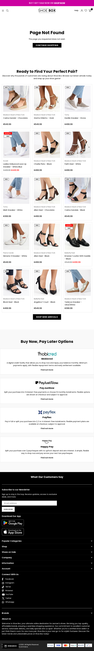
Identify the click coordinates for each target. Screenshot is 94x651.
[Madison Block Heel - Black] (16, 282)
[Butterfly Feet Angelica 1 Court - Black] (47, 282)
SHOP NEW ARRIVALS (47, 317)
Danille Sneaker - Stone (75, 118)
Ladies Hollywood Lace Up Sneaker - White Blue (14, 165)
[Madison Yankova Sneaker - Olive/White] (78, 282)
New (6, 87)
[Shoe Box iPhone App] (13, 533)
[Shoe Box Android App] (13, 524)
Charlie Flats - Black (43, 164)
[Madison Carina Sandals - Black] (78, 190)
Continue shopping (47, 45)
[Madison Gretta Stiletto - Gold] (47, 99)
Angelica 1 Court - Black (44, 302)
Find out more (47, 370)
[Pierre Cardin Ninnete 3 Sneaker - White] (16, 237)
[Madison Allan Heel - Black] (47, 237)
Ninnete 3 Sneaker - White (15, 256)
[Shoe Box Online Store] (47, 10)
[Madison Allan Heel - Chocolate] (47, 190)
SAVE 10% (8, 133)
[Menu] (3, 10)
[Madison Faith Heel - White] (78, 145)
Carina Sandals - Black (75, 210)
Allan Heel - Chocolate (44, 210)
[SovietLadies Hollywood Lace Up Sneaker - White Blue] (16, 145)
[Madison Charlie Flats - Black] (47, 145)
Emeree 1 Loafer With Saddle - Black (77, 257)
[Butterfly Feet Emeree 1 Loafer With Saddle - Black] (78, 237)
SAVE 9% (69, 225)
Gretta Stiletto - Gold (44, 118)
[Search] (7, 10)
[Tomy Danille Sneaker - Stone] (78, 99)
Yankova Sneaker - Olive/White (73, 303)
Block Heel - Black (11, 302)
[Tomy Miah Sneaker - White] (16, 190)
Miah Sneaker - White (13, 210)
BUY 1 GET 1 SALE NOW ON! (47, 3)
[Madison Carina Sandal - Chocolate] (16, 99)
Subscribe (8, 509)
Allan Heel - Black (41, 256)
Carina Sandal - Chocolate (15, 118)
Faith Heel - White (73, 164)
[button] (90, 10)
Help (76, 10)
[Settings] (82, 10)
